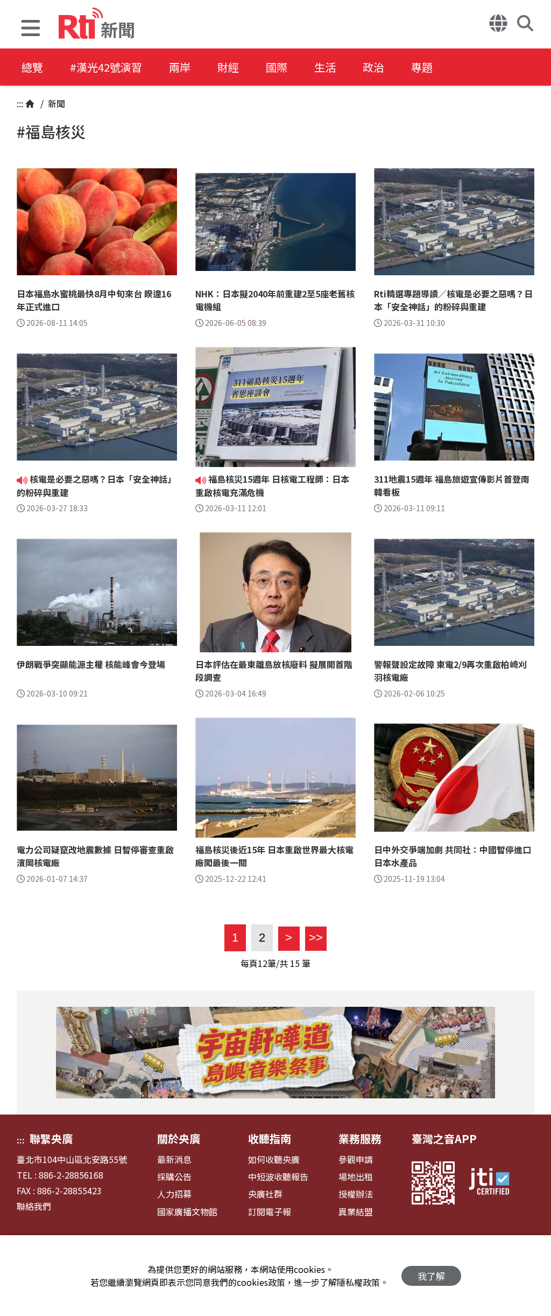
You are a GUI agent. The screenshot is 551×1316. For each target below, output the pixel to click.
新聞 (55, 103)
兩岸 (179, 67)
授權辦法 (355, 1194)
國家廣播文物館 (187, 1212)
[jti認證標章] (496, 1183)
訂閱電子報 (269, 1212)
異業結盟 (355, 1212)
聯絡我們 (34, 1206)
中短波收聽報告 (278, 1177)
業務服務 (360, 1138)
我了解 (431, 1276)
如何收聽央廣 (274, 1159)
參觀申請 (355, 1159)
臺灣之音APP (444, 1138)
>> (314, 937)
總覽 (32, 67)
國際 (276, 67)
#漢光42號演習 (106, 67)
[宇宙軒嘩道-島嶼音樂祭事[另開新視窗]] (275, 1052)
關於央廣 (178, 1138)
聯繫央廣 (51, 1138)
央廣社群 (265, 1194)
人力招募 (174, 1194)
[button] (30, 29)
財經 (228, 67)
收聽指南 (269, 1138)
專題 (422, 67)
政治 (373, 67)
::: (20, 103)
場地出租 (355, 1177)
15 (295, 963)
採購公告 (174, 1177)
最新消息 (174, 1159)
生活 (325, 67)
